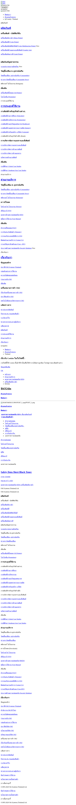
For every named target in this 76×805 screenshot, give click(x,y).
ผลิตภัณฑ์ (6, 28)
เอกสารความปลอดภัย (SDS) (14, 379)
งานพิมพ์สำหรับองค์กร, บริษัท (11, 587)
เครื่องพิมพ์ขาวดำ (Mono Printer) (12, 38)
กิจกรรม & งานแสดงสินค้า (10, 314)
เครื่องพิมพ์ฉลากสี (7, 521)
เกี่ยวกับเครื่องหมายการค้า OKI (11, 292)
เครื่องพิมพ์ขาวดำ (11, 382)
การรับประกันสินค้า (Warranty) (11, 232)
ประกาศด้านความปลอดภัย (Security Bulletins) (16, 248)
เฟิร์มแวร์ (8, 431)
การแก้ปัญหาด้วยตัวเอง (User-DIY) (13, 689)
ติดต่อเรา (8, 14)
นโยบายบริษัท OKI (7, 730)
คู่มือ (7, 428)
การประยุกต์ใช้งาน (10, 106)
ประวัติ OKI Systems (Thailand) (11, 267)
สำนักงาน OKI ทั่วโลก (8, 710)
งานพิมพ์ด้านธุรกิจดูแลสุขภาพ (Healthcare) (15, 124)
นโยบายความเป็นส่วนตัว (9, 779)
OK (2, 370)
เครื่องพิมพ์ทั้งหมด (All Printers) (11, 93)
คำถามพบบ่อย (10, 421)
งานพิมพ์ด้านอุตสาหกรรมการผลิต (12, 582)
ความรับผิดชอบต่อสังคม (9, 275)
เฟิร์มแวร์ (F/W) (6, 211)
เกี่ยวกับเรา (6, 257)
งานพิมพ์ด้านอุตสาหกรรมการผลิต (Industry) (16, 128)
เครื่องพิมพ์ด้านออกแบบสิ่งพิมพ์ (11, 517)
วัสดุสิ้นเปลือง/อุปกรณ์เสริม (14, 426)
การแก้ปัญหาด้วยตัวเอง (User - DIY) (13, 244)
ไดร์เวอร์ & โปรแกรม (8, 652)
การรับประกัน (10, 433)
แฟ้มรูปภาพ (5, 326)
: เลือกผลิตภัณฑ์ (16, 414)
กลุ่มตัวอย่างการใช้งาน (9, 271)
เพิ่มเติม (3, 283)
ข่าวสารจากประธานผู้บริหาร (11, 322)
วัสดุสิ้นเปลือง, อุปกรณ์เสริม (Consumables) (15, 75)
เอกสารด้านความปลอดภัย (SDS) (12, 215)
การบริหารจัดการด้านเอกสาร (11, 153)
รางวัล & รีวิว (5, 318)
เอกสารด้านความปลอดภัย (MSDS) (13, 661)
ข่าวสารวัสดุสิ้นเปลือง (8, 541)
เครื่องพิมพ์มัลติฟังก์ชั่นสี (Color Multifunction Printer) (18, 46)
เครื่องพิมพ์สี (5, 509)
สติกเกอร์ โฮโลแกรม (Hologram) (12, 197)
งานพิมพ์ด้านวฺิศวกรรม (8, 574)
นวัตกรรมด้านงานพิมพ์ (9, 157)
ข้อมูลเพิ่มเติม (5, 367)
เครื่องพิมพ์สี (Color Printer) (10, 42)
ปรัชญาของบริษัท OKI (8, 734)
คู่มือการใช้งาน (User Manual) (11, 219)
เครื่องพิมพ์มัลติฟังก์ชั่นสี (9, 513)
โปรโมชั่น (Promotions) (8, 557)
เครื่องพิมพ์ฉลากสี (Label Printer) (12, 54)
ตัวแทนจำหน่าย (10, 17)
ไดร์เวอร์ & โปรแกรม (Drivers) (11, 206)
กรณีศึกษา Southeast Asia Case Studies (13, 170)
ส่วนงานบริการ (8, 179)
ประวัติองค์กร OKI (7, 296)
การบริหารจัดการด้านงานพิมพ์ (11, 149)
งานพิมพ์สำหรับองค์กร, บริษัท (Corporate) (15, 132)
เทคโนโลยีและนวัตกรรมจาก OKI (12, 300)
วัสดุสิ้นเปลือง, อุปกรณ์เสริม (10, 537)
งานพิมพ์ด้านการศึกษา (9, 570)
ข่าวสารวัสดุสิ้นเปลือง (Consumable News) (15, 79)
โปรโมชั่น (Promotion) (8, 97)
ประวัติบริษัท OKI (7, 726)
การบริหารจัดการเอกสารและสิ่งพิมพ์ (13, 145)
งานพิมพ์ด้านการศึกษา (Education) (12, 116)
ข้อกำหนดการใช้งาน (8, 775)
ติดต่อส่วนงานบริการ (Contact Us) (12, 240)
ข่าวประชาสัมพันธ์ (7, 309)
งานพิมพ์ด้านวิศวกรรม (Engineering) (13, 120)
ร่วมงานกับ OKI (6, 279)
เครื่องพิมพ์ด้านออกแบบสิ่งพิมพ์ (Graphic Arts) (16, 50)
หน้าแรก (8, 374)
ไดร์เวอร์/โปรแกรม (12, 423)
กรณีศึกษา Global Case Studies (11, 166)
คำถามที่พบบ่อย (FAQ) (8, 228)
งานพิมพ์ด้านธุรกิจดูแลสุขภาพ (11, 578)
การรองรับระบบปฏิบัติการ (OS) (11, 236)
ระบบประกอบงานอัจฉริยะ (10, 66)
